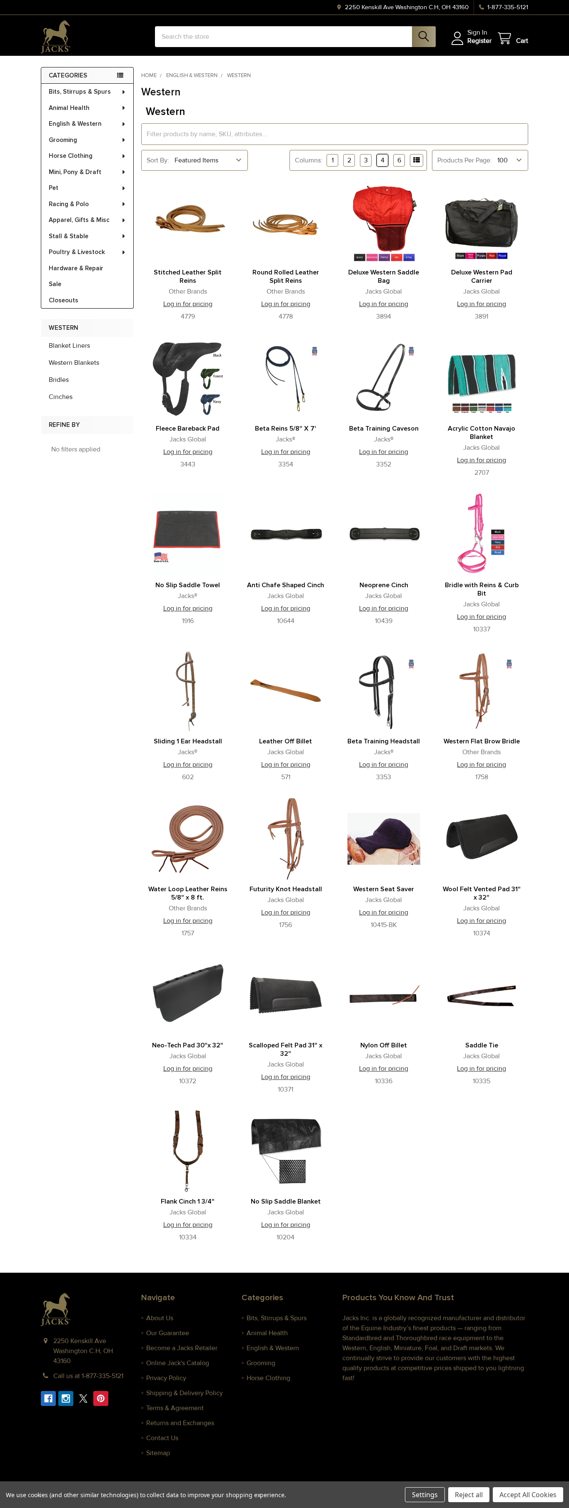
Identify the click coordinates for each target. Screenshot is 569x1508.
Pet (53, 188)
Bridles (59, 380)
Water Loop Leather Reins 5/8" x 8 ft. (187, 893)
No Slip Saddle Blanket (286, 1201)
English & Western (75, 123)
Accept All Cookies (528, 1494)
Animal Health (69, 108)
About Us (159, 1318)
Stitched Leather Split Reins (188, 276)
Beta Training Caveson (384, 428)
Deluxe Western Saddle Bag (383, 276)
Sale (55, 284)
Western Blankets (74, 363)
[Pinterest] (100, 1398)
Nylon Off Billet (383, 1045)
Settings (425, 1494)
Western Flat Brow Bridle (482, 741)
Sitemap (158, 1453)
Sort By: (158, 160)
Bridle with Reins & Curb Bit (482, 589)
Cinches (60, 397)
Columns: (308, 160)
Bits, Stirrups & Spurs (80, 91)
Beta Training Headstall (383, 741)
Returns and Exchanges (180, 1423)
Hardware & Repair (76, 268)
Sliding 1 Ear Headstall (188, 741)
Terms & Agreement (175, 1408)
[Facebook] (48, 1398)
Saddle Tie (481, 1045)
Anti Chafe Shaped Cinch (285, 585)
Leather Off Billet (285, 741)
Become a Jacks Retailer (181, 1348)
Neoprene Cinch (383, 585)
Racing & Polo (69, 204)
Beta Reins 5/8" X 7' (285, 428)
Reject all (469, 1494)
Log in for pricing (187, 304)
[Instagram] (65, 1398)
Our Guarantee (167, 1333)
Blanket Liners (69, 345)
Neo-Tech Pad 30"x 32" (187, 1045)
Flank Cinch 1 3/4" (188, 1201)
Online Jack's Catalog (177, 1363)
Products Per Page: (464, 160)
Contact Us (162, 1438)
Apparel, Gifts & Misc (79, 220)
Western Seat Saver (383, 889)
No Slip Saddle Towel (187, 585)
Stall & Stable (68, 236)
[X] (83, 1398)
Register (479, 41)
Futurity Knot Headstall (286, 889)
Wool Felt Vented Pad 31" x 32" (482, 893)
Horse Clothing (70, 156)
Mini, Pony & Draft (75, 172)
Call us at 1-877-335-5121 (88, 1376)
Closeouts (63, 300)
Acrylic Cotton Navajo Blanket (481, 432)
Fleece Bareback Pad (188, 428)
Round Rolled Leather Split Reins (285, 276)
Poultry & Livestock (77, 252)
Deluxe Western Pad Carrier (481, 276)
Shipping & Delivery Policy (184, 1393)
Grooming (63, 140)
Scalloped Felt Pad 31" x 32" (285, 1049)
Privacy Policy (166, 1378)
